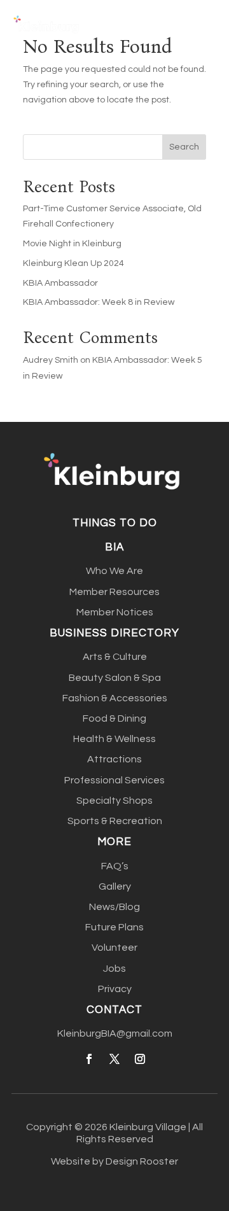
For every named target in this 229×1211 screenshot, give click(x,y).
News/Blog (114, 907)
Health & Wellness (114, 739)
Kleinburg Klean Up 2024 (73, 263)
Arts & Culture (115, 657)
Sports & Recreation (114, 821)
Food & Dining (114, 718)
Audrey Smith (50, 360)
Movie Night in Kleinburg (72, 243)
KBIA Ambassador (60, 283)
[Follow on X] (114, 1059)
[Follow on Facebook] (89, 1059)
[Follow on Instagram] (140, 1059)
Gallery (115, 886)
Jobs (114, 968)
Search (184, 147)
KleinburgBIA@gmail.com (114, 1033)
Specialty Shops (114, 800)
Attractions (114, 759)
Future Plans (114, 927)
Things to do (115, 523)
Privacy (115, 989)
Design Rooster (142, 1161)
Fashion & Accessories (114, 698)
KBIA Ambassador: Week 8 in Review (98, 302)
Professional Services (114, 780)
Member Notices (114, 612)
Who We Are (114, 571)
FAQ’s (114, 866)
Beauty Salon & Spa (115, 678)
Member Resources (114, 592)
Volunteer (114, 947)
